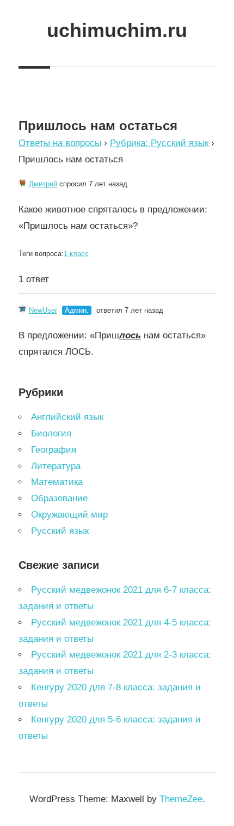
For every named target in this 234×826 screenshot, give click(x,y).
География (53, 450)
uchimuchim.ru (117, 30)
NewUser (43, 310)
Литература (56, 466)
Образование (59, 498)
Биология (51, 433)
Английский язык (67, 417)
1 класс (76, 254)
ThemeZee (180, 799)
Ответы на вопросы (60, 143)
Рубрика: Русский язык (159, 143)
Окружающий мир (69, 514)
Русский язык (60, 531)
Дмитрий (43, 184)
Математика (57, 482)
